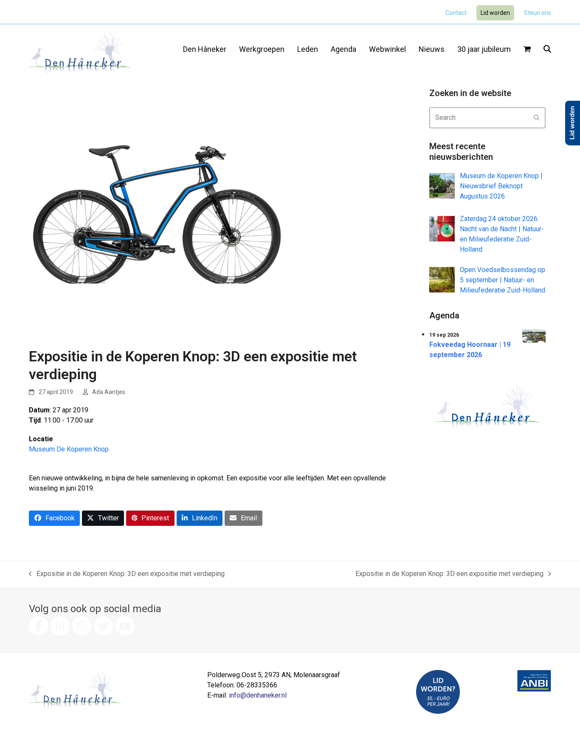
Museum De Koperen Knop (69, 449)
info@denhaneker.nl (258, 695)
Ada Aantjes (108, 392)
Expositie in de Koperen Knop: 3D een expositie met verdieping (127, 574)
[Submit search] (537, 118)
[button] (527, 49)
